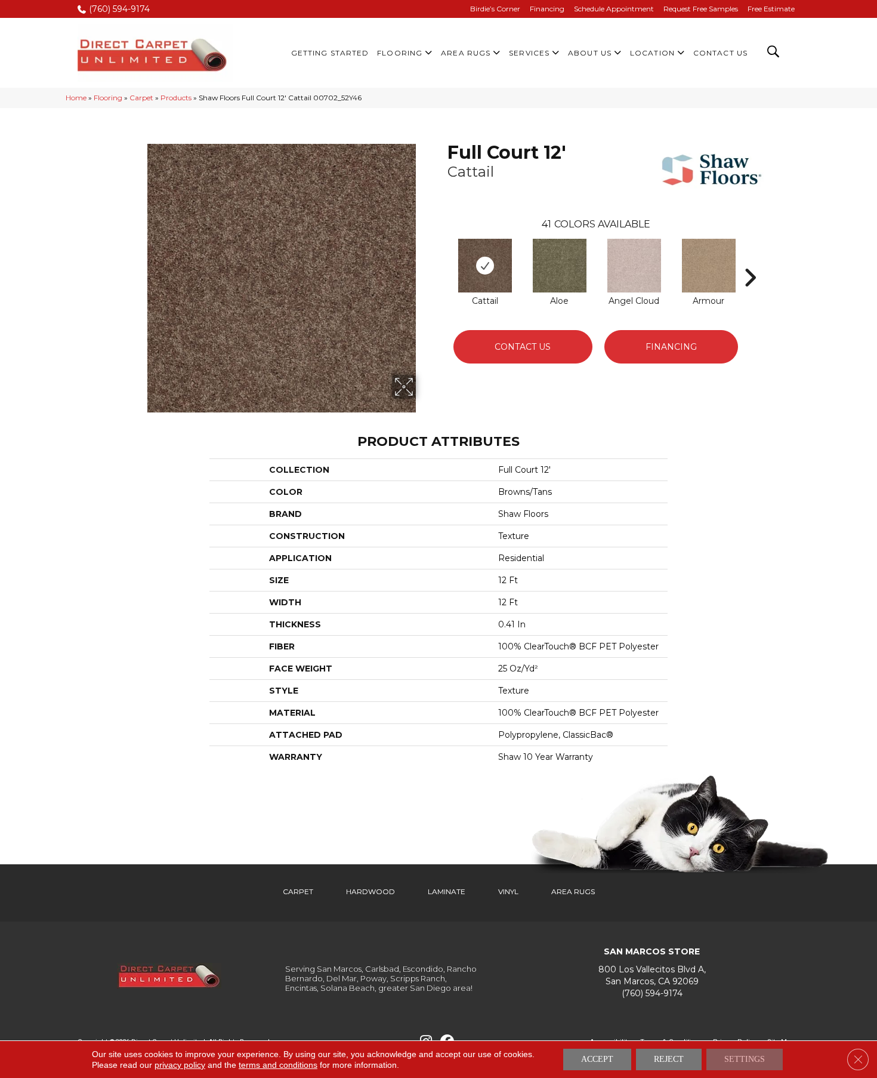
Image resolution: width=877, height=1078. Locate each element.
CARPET (298, 891)
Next (750, 260)
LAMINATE (446, 891)
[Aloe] (559, 265)
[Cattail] (485, 265)
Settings (744, 1059)
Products (176, 97)
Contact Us (523, 346)
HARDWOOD (370, 891)
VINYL (508, 891)
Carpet (141, 97)
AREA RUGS (573, 891)
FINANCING (671, 346)
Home (76, 97)
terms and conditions (278, 1065)
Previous (441, 260)
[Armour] (709, 265)
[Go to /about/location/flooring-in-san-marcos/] (651, 975)
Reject (669, 1059)
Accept (597, 1059)
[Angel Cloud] (634, 265)
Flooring (108, 97)
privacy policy (180, 1065)
